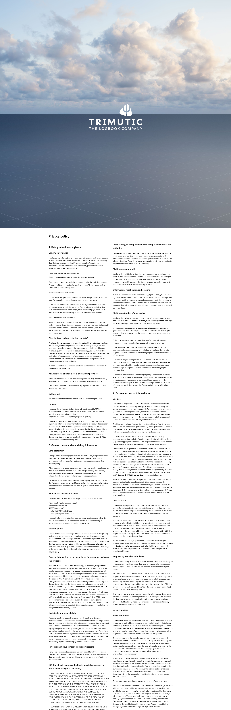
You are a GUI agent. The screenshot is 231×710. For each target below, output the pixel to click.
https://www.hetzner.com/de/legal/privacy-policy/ (70, 417)
